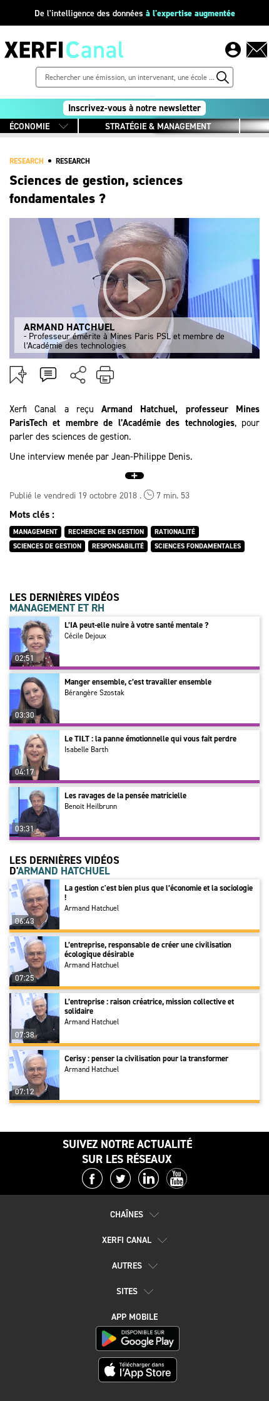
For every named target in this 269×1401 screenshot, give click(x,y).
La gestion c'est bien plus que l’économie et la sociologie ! (158, 892)
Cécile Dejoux (85, 635)
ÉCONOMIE (29, 126)
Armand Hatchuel (91, 908)
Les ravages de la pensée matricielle (125, 795)
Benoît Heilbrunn (90, 806)
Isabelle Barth (86, 749)
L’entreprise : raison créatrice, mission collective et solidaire (149, 1006)
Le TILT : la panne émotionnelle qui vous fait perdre (150, 738)
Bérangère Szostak (94, 692)
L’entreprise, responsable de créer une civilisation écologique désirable (147, 949)
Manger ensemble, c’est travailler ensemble (137, 681)
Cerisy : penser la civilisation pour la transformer (146, 1058)
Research (73, 161)
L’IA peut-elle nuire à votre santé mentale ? (136, 625)
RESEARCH (26, 161)
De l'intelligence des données (134, 13)
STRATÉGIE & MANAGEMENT (158, 126)
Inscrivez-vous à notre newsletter (134, 108)
